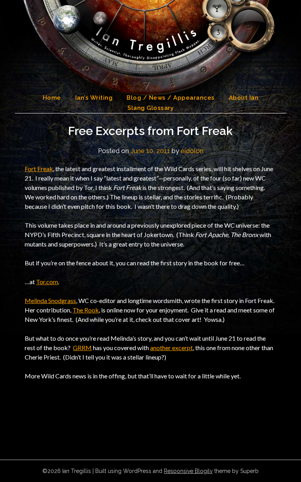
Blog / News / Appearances (171, 97)
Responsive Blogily (188, 471)
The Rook (86, 310)
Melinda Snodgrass (50, 300)
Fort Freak (39, 168)
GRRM (82, 347)
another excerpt (171, 347)
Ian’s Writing (94, 97)
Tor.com (47, 281)
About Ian (244, 97)
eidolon (192, 151)
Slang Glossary (150, 107)
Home (52, 97)
